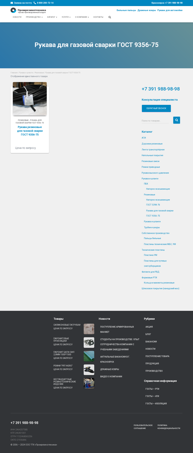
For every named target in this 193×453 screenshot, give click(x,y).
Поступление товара (157, 356)
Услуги (65, 17)
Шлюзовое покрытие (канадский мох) (160, 288)
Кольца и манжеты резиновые (159, 283)
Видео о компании (111, 376)
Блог (148, 334)
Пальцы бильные (152, 238)
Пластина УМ (150, 255)
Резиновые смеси (150, 161)
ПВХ (146, 184)
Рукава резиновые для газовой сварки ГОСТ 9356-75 (30, 130)
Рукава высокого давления (155, 173)
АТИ (144, 138)
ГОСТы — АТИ (152, 396)
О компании (81, 17)
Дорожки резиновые (152, 143)
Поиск (176, 120)
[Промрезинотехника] (28, 10)
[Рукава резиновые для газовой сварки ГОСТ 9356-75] (30, 98)
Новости (17, 17)
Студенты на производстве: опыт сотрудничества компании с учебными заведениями (119, 344)
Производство (33, 17)
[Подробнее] (42, 147)
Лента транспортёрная (153, 149)
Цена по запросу (63, 328)
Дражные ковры (109, 369)
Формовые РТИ (149, 277)
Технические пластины (153, 250)
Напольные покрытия (152, 155)
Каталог (51, 17)
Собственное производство (155, 233)
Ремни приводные (151, 167)
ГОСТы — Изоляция (156, 403)
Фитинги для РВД (150, 272)
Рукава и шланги (26, 73)
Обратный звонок (156, 108)
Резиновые (39, 73)
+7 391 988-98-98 (173, 3)
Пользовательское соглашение (143, 426)
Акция (149, 327)
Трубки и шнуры (152, 227)
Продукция (152, 363)
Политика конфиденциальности (169, 426)
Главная (14, 73)
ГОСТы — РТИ (152, 389)
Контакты (98, 17)
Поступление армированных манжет (117, 329)
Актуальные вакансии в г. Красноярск (115, 359)
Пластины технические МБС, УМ (160, 244)
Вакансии (151, 341)
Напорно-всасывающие (158, 189)
